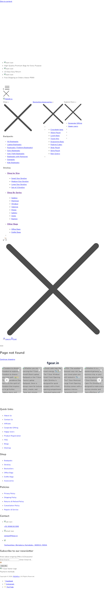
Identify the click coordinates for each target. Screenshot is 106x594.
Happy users (73, 126)
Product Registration (12, 436)
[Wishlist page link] (5, 238)
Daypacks (11, 159)
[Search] (53, 288)
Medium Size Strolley (20, 181)
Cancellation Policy (11, 505)
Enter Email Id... (26, 560)
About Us (8, 415)
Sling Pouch (55, 151)
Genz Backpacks (13, 151)
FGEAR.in (16, 576)
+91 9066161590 (11, 526)
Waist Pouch (56, 133)
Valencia (14, 207)
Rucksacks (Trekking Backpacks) (20, 147)
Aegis (13, 216)
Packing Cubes (56, 144)
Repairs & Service (11, 510)
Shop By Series (14, 192)
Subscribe (4, 566)
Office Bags (16, 229)
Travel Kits (55, 139)
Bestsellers (37, 102)
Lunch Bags (55, 136)
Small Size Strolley (19, 178)
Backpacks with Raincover (17, 156)
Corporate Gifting (75, 123)
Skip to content (6, 1)
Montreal (15, 201)
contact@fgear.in (11, 536)
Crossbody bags (57, 129)
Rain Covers (55, 154)
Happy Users (9, 432)
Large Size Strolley (19, 184)
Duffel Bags (16, 232)
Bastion (14, 219)
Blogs (6, 444)
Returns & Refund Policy (14, 501)
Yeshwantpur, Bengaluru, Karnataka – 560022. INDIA (25, 545)
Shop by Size (13, 173)
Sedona (14, 198)
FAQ (6, 440)
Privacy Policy (9, 493)
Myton (13, 210)
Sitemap (7, 448)
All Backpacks (12, 141)
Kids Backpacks (13, 162)
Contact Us (8, 419)
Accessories (9, 481)
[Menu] (6, 92)
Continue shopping (7, 359)
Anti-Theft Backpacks (15, 154)
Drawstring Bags (57, 142)
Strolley (7, 465)
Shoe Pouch (55, 147)
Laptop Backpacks (14, 144)
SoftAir (14, 213)
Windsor (14, 204)
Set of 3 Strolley (18, 187)
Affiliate (7, 424)
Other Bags (12, 224)
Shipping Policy (10, 497)
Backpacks (8, 460)
